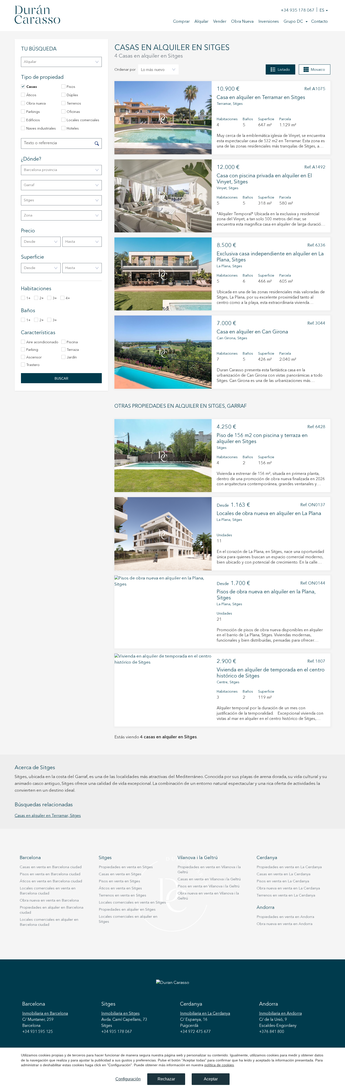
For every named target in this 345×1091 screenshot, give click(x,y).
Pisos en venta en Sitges (119, 881)
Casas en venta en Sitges (120, 874)
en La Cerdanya (205, 1014)
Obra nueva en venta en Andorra (284, 924)
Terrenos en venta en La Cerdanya (286, 896)
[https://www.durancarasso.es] (37, 15)
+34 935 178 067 (297, 10)
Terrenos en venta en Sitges (122, 896)
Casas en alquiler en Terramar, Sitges (48, 816)
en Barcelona (45, 1014)
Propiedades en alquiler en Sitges (127, 910)
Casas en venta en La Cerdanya (283, 874)
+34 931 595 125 (37, 1032)
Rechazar (166, 1079)
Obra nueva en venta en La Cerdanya (288, 888)
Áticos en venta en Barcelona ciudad (51, 881)
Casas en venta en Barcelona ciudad (51, 867)
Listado (284, 70)
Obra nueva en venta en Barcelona (49, 901)
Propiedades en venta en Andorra (285, 917)
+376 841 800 (271, 1032)
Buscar (61, 378)
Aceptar (211, 1079)
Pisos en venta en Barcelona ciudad (50, 874)
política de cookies (219, 1065)
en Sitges (120, 1014)
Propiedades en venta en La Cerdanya (289, 867)
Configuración (128, 1079)
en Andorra (280, 1014)
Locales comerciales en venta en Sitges (132, 903)
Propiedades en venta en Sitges (126, 867)
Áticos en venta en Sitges (120, 888)
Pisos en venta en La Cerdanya (283, 881)
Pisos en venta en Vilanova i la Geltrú (208, 886)
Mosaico (318, 70)
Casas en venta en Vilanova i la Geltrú (209, 879)
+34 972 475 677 (195, 1032)
